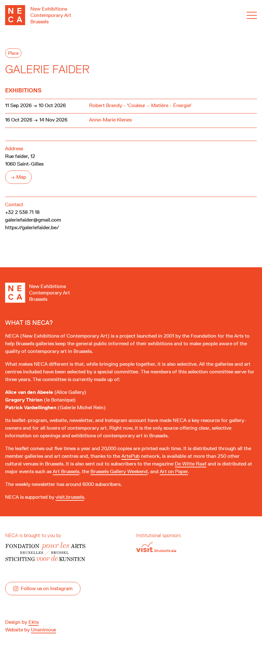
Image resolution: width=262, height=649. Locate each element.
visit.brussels (70, 497)
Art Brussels (66, 471)
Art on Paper (174, 471)
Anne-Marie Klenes (110, 120)
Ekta (33, 622)
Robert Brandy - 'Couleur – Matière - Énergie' (140, 105)
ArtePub (130, 456)
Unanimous (43, 630)
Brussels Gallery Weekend (119, 471)
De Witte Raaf (190, 464)
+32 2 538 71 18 (22, 212)
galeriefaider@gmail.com (33, 220)
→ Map (18, 177)
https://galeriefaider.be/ (32, 227)
